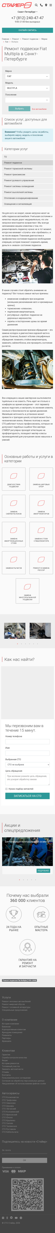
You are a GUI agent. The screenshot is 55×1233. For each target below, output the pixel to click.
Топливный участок (11, 1066)
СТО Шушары (8, 1106)
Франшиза (6, 1041)
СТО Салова (7, 1123)
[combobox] (27, 76)
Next (47, 631)
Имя (7, 748)
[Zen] (11, 1218)
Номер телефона (13, 736)
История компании (10, 1024)
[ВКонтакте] (3, 1218)
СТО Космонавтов (10, 1097)
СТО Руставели (9, 1129)
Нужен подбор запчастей (21, 789)
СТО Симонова (8, 1103)
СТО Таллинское (9, 1126)
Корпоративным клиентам (14, 1029)
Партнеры (6, 1038)
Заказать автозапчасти (12, 1069)
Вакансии (6, 1027)
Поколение (10, 94)
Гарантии (6, 1055)
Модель (9, 83)
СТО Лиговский (9, 1109)
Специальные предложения (14, 1010)
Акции (5, 1060)
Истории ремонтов (10, 1063)
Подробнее (43, 871)
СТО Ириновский (9, 1115)
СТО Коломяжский (10, 1112)
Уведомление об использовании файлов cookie (24, 1084)
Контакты (6, 1075)
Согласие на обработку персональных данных (23, 1081)
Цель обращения (13, 771)
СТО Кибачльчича (10, 1132)
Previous (8, 631)
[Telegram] (21, 1218)
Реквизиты (7, 1035)
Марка (8, 71)
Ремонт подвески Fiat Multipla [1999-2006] (19, 980)
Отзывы (5, 1072)
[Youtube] (16, 1218)
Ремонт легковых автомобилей (16, 1001)
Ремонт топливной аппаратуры (16, 1007)
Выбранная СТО (13, 759)
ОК (24, 1160)
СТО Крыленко (8, 1120)
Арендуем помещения (12, 1032)
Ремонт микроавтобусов (13, 1004)
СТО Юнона (7, 1117)
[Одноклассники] (7, 1218)
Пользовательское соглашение (16, 1078)
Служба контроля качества (14, 1058)
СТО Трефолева (9, 1100)
